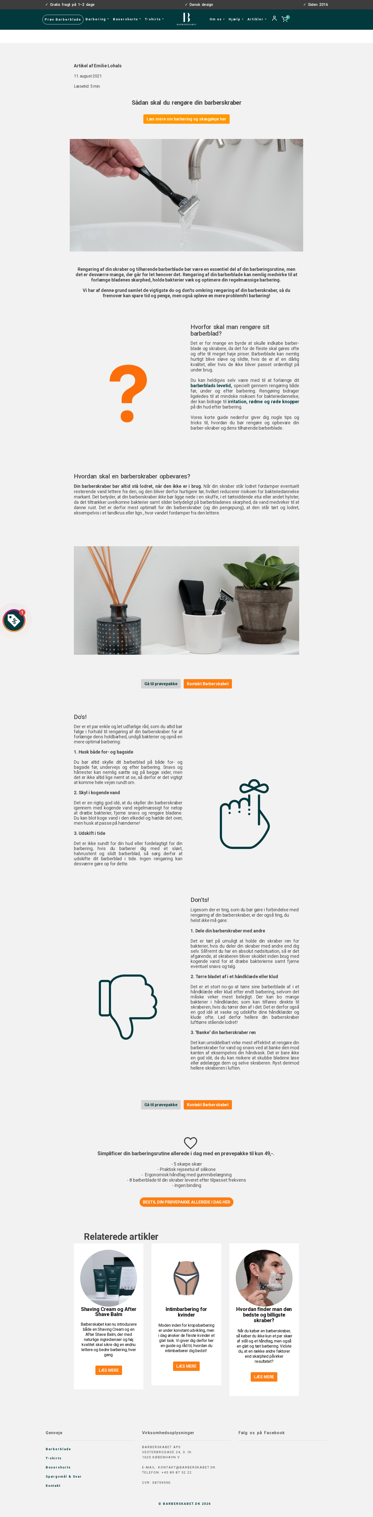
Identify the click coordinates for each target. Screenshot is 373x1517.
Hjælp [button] (235, 19)
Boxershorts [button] (126, 19)
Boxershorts (58, 1467)
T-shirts (54, 1458)
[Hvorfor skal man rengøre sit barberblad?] (128, 393)
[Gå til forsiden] (187, 18)
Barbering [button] (96, 19)
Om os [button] (216, 19)
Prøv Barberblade (63, 19)
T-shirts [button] (153, 19)
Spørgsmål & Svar (64, 1476)
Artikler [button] (256, 19)
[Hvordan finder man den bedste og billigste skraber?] (264, 1277)
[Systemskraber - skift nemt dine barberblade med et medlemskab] (186, 195)
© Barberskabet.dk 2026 (184, 1504)
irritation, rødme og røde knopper (263, 401)
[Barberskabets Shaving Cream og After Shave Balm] (108, 1277)
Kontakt (53, 1486)
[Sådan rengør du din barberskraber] (245, 813)
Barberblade (58, 1449)
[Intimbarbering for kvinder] (186, 1277)
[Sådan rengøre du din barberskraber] (186, 600)
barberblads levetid (211, 385)
